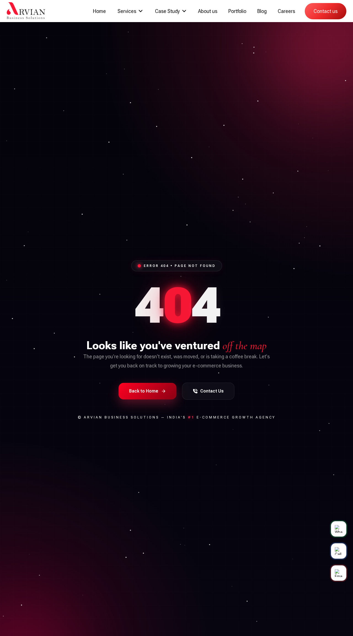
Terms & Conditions (254, 356)
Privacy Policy (288, 356)
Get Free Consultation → (256, 370)
